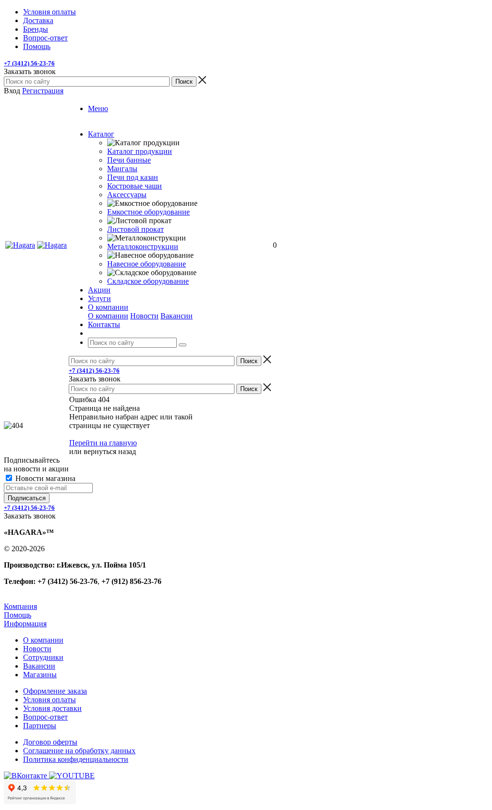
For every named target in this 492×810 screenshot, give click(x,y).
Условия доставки (52, 708)
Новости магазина (44, 478)
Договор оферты (50, 742)
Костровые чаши (134, 186)
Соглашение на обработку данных (79, 751)
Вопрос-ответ (45, 717)
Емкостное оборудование (148, 212)
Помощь (17, 615)
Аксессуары (127, 194)
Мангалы (122, 169)
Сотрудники (43, 657)
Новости (144, 316)
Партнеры (39, 725)
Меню (98, 108)
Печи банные (129, 160)
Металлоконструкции (142, 246)
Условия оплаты (49, 700)
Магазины (40, 675)
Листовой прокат (135, 229)
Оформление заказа (55, 691)
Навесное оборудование (146, 264)
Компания (20, 606)
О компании (108, 316)
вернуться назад (110, 451)
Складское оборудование (148, 281)
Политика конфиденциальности (75, 759)
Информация (25, 624)
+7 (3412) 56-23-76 (29, 63)
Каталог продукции (139, 151)
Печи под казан (132, 177)
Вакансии (176, 316)
